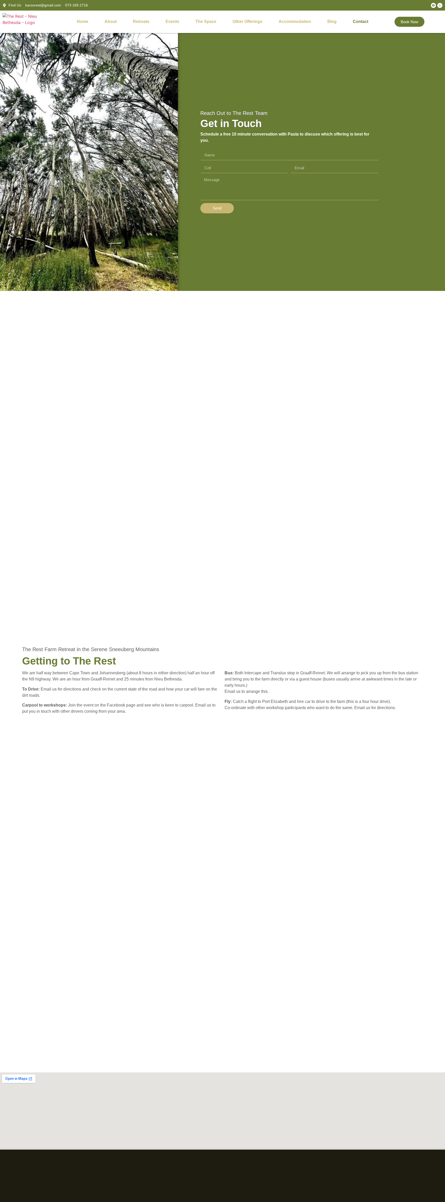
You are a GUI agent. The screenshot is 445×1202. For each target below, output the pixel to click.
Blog (332, 21)
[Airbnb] (439, 5)
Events (172, 21)
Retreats (141, 21)
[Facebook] (433, 5)
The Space (205, 21)
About (111, 21)
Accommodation (295, 21)
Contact (360, 21)
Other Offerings (247, 21)
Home (82, 21)
